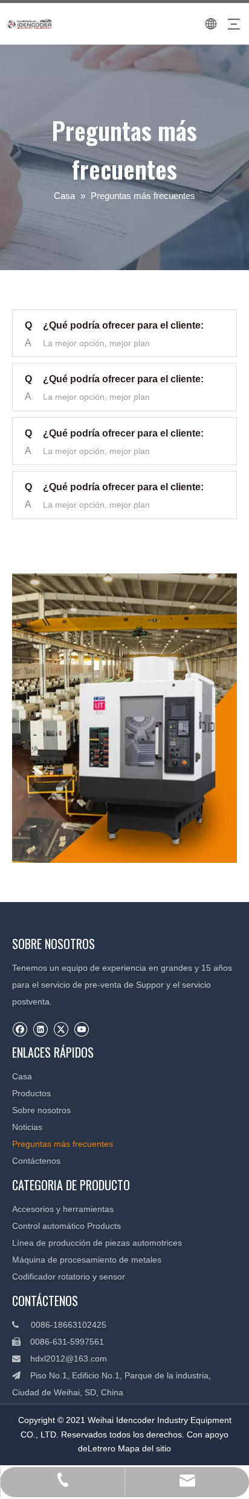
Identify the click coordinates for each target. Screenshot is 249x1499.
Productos (31, 1093)
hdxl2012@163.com (68, 1358)
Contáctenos (36, 1161)
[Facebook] (19, 1029)
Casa (22, 1076)
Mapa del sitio (144, 1448)
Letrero (101, 1448)
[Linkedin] (40, 1029)
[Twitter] (60, 1029)
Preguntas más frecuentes (62, 1144)
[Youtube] (81, 1029)
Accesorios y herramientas (63, 1209)
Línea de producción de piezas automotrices (97, 1243)
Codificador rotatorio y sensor (68, 1276)
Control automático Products (66, 1226)
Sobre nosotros (41, 1110)
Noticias (27, 1127)
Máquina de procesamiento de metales (86, 1259)
